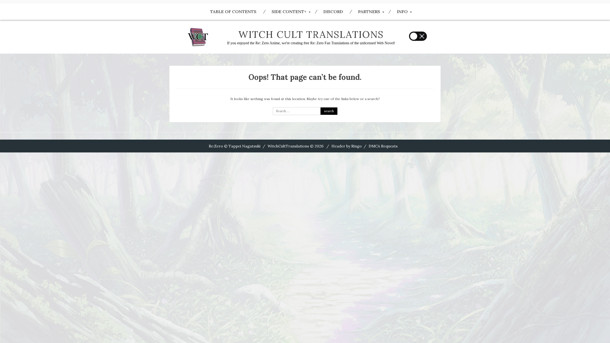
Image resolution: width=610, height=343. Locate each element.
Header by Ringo (346, 146)
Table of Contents (233, 11)
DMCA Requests (383, 146)
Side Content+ (289, 11)
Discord (333, 11)
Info (402, 11)
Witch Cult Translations (311, 34)
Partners (369, 11)
